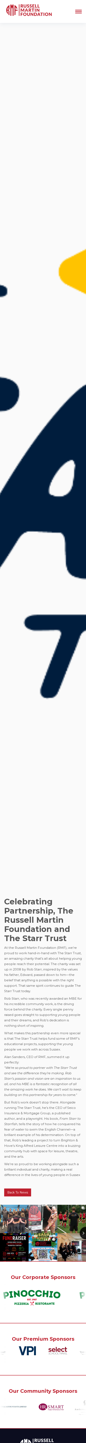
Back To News (17, 1192)
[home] (28, 11)
